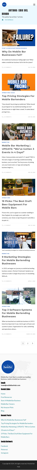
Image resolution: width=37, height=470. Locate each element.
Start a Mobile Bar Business (11, 401)
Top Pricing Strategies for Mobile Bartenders (17, 423)
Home (3, 394)
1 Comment (7, 225)
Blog (2, 411)
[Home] (2, 20)
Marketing (5, 142)
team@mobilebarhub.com (10, 385)
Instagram (4, 453)
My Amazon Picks (7, 407)
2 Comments (7, 116)
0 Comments (7, 67)
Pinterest (4, 450)
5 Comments (7, 334)
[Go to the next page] (32, 343)
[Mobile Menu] (34, 4)
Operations (6, 92)
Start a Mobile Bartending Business (14, 48)
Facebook (4, 446)
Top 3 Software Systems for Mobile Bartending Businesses (17, 313)
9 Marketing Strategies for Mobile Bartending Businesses (16, 260)
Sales (13, 92)
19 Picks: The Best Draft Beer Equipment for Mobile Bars (17, 204)
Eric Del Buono (9, 20)
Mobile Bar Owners (8, 404)
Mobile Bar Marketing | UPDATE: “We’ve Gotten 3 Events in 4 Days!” (18, 149)
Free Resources (6, 397)
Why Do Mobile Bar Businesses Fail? (13, 420)
